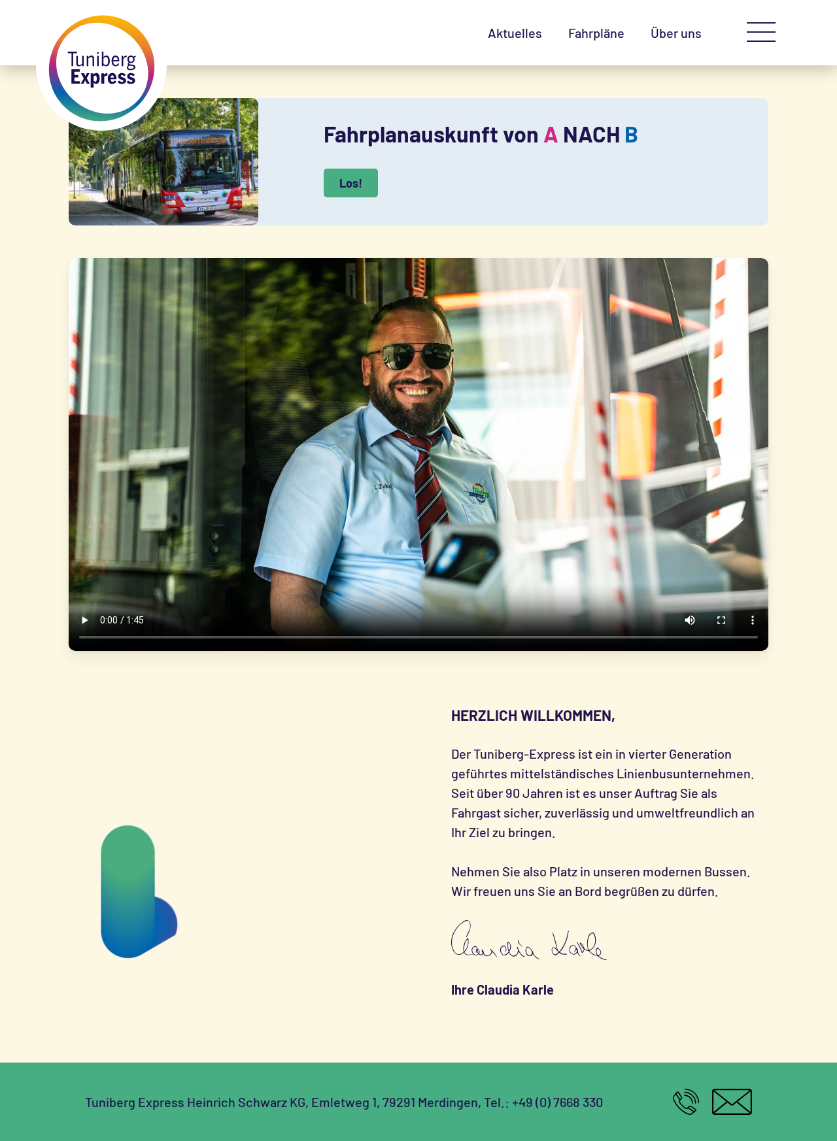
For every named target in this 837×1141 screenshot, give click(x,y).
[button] (761, 32)
